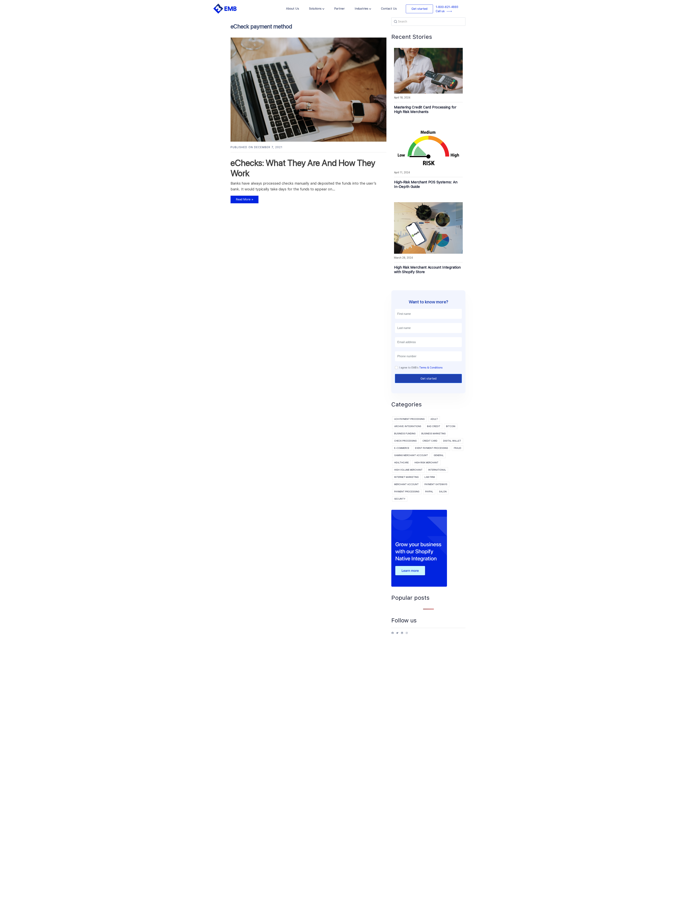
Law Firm (429, 477)
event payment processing (431, 448)
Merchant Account (406, 484)
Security (399, 499)
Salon (443, 491)
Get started (419, 9)
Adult (434, 419)
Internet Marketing (406, 477)
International (437, 470)
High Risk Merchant (426, 462)
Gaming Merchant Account (411, 455)
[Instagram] (406, 634)
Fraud (457, 448)
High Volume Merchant (408, 470)
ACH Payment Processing (409, 419)
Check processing (405, 441)
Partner (339, 8)
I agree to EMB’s (421, 367)
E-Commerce (401, 448)
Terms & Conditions (431, 367)
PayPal (429, 491)
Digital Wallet (452, 441)
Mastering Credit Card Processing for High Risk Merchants (425, 109)
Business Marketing (433, 433)
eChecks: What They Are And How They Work (303, 168)
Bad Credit (433, 426)
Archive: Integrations (407, 426)
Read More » (242, 200)
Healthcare (401, 462)
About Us (292, 8)
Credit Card (429, 441)
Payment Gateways (435, 484)
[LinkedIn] (402, 634)
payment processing (406, 491)
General (439, 455)
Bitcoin (450, 426)
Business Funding (405, 433)
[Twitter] (397, 634)
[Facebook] (392, 634)
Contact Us (389, 8)
